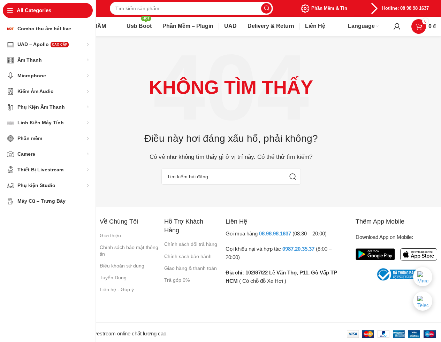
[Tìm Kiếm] (266, 8)
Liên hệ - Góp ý (117, 289)
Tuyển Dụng (113, 277)
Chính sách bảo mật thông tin (129, 250)
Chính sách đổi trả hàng (190, 244)
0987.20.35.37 (298, 249)
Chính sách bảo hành (188, 256)
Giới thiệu (110, 235)
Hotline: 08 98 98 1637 (405, 8)
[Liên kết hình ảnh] (375, 254)
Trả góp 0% (177, 280)
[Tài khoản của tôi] (397, 26)
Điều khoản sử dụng (122, 266)
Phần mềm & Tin (329, 8)
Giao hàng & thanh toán (190, 268)
